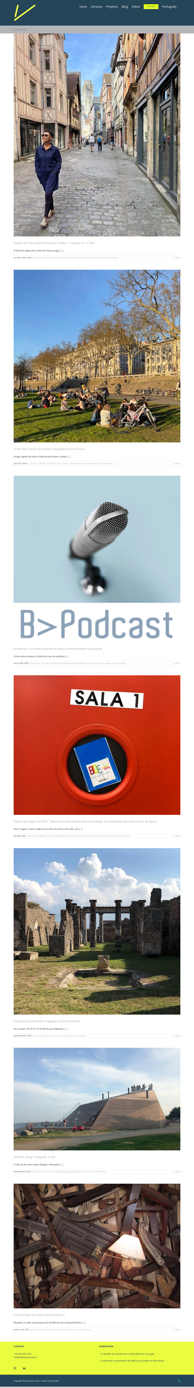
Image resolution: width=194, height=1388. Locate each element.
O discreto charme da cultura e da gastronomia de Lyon (49, 449)
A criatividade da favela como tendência (39, 1315)
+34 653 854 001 (23, 1353)
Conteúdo (46, 257)
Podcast (98, 663)
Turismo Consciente (94, 257)
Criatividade (55, 663)
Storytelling (110, 836)
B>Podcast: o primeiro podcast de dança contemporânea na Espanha (58, 648)
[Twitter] (19, 1368)
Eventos (86, 836)
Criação (70, 257)
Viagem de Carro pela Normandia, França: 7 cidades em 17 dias (54, 243)
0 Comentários (111, 257)
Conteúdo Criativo (58, 257)
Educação (76, 1171)
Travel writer (79, 257)
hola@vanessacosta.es (25, 1357)
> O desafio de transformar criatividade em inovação (126, 1353)
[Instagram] (15, 1368)
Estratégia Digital (68, 663)
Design (68, 1171)
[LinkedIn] (24, 1368)
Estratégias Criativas (85, 663)
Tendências (71, 1329)
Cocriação (50, 836)
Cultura (65, 463)
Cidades (37, 257)
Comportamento (48, 1171)
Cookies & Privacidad (50, 1381)
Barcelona (35, 663)
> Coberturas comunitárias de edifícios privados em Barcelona (131, 1360)
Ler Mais (176, 257)
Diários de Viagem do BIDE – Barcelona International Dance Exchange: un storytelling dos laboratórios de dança (85, 821)
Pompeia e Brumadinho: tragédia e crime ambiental (47, 1021)
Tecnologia (106, 663)
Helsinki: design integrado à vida (34, 1157)
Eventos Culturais (97, 836)
